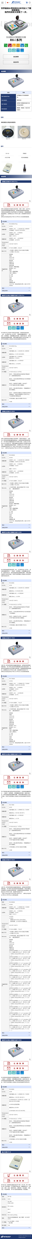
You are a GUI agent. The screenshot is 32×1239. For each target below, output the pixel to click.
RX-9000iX (4, 109)
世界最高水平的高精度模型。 (23, 96)
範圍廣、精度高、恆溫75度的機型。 (23, 109)
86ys (20, 3)
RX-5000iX (4, 100)
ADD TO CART (16, 1175)
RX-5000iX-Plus (5, 96)
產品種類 (16, 57)
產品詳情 (16, 62)
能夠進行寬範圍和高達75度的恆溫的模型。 (23, 104)
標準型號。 (19, 100)
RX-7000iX (4, 104)
